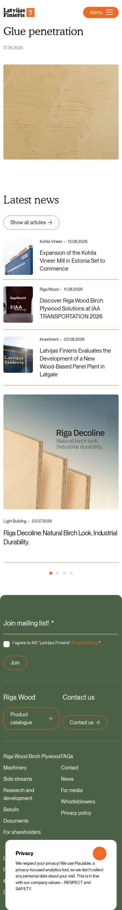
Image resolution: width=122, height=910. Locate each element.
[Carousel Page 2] (57, 573)
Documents (16, 821)
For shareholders (22, 832)
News (67, 779)
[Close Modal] (99, 853)
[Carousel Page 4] (71, 573)
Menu (96, 12)
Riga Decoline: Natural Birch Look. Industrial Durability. (60, 537)
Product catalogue (21, 718)
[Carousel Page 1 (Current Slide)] (50, 573)
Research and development (18, 794)
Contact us (82, 722)
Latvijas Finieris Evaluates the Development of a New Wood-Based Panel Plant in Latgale (75, 362)
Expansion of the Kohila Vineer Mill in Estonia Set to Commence (72, 260)
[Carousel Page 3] (64, 573)
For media (72, 790)
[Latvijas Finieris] (19, 12)
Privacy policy (76, 813)
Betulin (11, 809)
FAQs (67, 756)
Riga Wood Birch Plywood (31, 756)
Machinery (15, 768)
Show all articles (28, 222)
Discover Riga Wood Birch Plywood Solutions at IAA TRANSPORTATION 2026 (71, 308)
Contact (69, 768)
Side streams (17, 779)
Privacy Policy (84, 642)
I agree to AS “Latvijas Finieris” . (56, 642)
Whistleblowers (78, 802)
